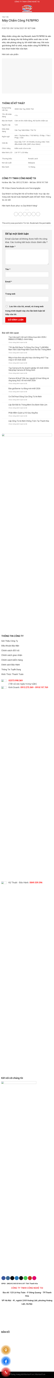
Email (8, 281)
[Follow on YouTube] (30, 1278)
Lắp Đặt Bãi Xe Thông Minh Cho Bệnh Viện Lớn (28, 405)
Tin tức (5, 17)
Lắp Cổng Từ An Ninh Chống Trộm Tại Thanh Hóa (29, 421)
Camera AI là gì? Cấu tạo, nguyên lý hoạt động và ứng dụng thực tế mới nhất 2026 (29, 379)
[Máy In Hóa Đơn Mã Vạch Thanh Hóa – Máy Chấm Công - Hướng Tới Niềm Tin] (27, 7)
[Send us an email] (21, 1278)
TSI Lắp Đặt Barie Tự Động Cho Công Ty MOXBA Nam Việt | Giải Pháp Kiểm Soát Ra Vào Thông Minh (30, 348)
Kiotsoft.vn (29, 1374)
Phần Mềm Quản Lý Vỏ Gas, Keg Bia (23, 413)
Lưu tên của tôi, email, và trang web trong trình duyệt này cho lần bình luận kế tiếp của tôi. (25, 310)
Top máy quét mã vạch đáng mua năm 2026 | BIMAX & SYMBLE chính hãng (27, 338)
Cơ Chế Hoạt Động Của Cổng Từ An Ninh (25, 397)
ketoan (31, 28)
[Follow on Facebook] (3, 1278)
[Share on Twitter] (25, 214)
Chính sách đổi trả (10, 650)
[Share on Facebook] (20, 214)
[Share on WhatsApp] (16, 214)
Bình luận (10, 246)
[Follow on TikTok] (12, 1278)
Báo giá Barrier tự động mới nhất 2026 (24, 388)
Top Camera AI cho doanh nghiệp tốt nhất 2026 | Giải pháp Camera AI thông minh (29, 369)
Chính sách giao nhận (11, 655)
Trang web (10, 294)
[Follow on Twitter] (17, 1278)
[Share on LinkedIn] (38, 214)
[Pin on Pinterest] (34, 214)
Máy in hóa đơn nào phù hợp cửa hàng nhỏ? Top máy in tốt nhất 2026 (28, 359)
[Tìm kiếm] (51, 7)
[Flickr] (34, 1278)
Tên (7, 269)
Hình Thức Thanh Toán (12, 674)
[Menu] (3, 8)
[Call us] (25, 1278)
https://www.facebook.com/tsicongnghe (22, 188)
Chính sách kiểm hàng (12, 660)
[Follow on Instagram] (8, 1278)
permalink (46, 223)
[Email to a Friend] (29, 214)
